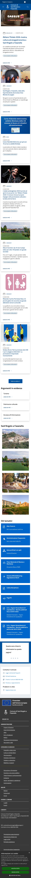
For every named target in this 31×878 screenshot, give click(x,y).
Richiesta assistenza (9, 842)
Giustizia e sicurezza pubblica (11, 773)
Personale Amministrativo (11, 740)
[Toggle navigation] (3, 7)
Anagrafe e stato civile (10, 750)
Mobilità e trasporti (9, 763)
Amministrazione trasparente (12, 849)
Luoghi (5, 803)
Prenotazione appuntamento (11, 834)
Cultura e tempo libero (10, 753)
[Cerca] (28, 7)
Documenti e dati (8, 742)
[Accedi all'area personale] (24, 2)
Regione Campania (7, 2)
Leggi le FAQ (7, 839)
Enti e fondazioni (8, 735)
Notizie (5, 791)
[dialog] (15, 864)
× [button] (29, 852)
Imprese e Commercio (9, 758)
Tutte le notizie (15, 381)
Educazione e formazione (10, 770)
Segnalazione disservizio (10, 837)
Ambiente (6, 778)
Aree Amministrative (9, 730)
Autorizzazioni (7, 783)
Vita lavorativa (8, 755)
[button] (15, 875)
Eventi (5, 805)
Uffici (5, 732)
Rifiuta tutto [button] (15, 872)
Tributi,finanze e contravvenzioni (12, 775)
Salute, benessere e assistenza (12, 780)
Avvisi (7, 137)
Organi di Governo (8, 727)
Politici (5, 737)
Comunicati (9, 33)
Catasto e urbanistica (9, 760)
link (6, 865)
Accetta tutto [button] (15, 868)
